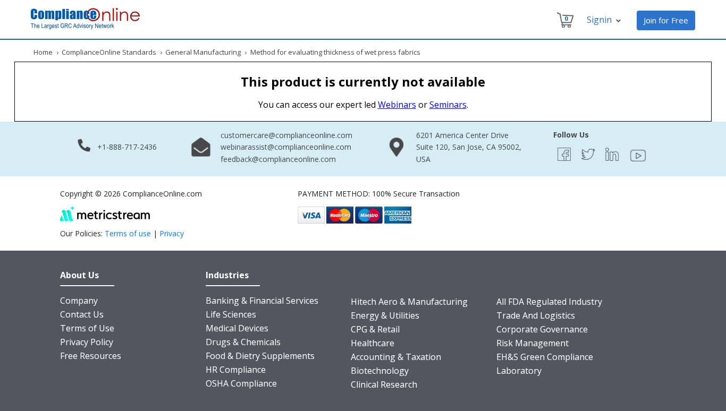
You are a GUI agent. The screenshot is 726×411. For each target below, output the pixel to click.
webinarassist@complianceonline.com (286, 147)
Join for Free (666, 20)
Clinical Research (384, 384)
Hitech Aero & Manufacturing (409, 301)
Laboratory (519, 370)
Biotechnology (380, 370)
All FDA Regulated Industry (549, 301)
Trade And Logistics (535, 315)
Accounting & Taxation (396, 357)
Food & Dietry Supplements (260, 356)
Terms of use (128, 233)
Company (79, 300)
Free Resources (90, 356)
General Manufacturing (203, 52)
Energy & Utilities (385, 315)
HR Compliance (236, 369)
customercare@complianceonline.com (286, 135)
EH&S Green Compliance (544, 357)
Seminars (448, 104)
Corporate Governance (542, 329)
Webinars (397, 104)
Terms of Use (87, 328)
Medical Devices (237, 328)
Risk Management (532, 343)
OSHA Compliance (241, 383)
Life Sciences (231, 314)
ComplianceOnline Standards (109, 52)
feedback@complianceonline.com (278, 159)
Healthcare (372, 343)
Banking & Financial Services (262, 300)
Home (43, 52)
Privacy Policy (86, 342)
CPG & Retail (375, 329)
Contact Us (82, 314)
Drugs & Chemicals (243, 342)
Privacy (171, 233)
